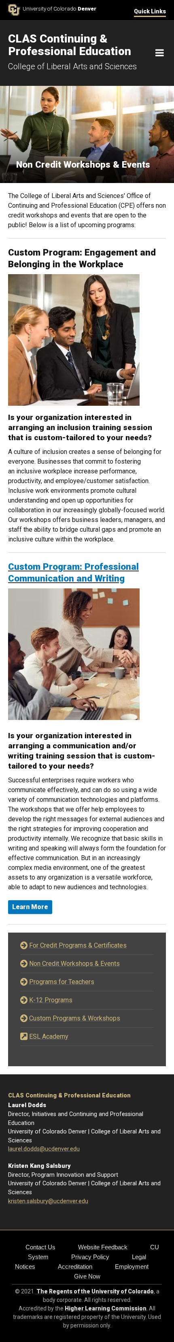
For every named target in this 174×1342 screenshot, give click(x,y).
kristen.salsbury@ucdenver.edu (48, 1201)
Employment (132, 1266)
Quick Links (150, 11)
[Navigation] (159, 53)
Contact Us (40, 1247)
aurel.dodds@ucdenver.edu (44, 1149)
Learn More (30, 907)
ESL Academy (48, 1036)
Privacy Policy (90, 1256)
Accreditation (75, 1266)
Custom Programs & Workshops (74, 1018)
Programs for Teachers (61, 982)
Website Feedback (102, 1247)
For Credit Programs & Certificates (78, 945)
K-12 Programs (50, 1000)
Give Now (87, 1276)
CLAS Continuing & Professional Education (69, 1095)
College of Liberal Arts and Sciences (72, 66)
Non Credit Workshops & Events (74, 963)
